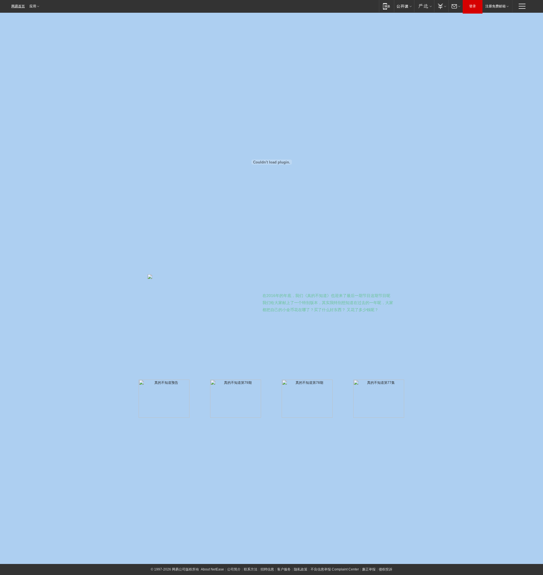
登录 (472, 6)
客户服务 (284, 569)
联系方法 (250, 569)
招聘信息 (267, 569)
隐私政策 (300, 569)
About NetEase (212, 569)
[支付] (441, 6)
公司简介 (234, 569)
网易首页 (18, 6)
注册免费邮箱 (495, 6)
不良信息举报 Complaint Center (335, 569)
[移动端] (386, 6)
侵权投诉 (385, 569)
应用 (32, 6)
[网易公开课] (404, 6)
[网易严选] (424, 6)
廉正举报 (369, 569)
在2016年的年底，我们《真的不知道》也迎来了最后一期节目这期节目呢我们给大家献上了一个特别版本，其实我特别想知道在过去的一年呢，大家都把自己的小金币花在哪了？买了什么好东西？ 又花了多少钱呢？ (327, 302)
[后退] (363, 453)
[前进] (294, 453)
